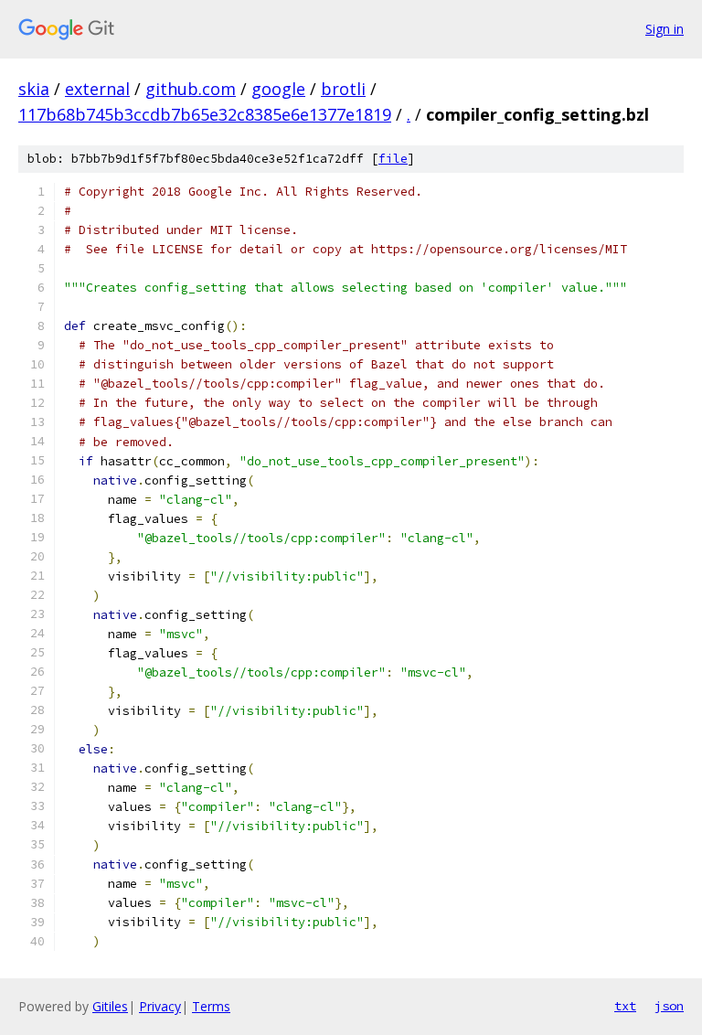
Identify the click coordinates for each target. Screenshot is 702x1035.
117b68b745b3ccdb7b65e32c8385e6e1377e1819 (204, 114)
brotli (343, 89)
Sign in (664, 28)
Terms (211, 1006)
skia (33, 89)
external (97, 89)
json (669, 1006)
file (393, 158)
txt (625, 1006)
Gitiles (110, 1006)
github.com (190, 89)
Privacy (160, 1006)
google (278, 89)
